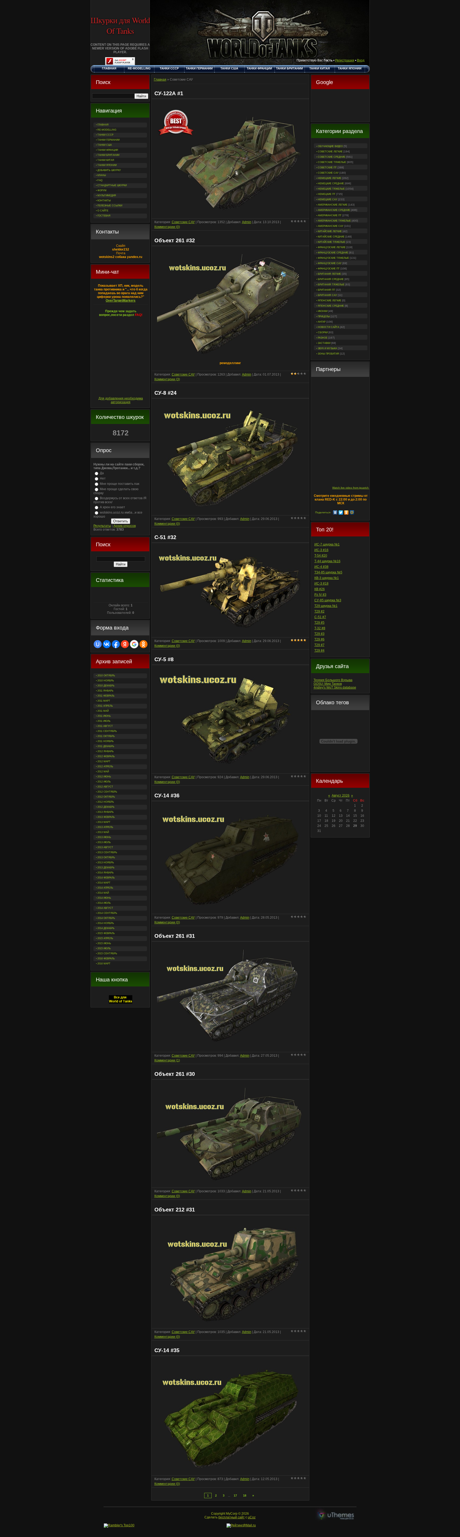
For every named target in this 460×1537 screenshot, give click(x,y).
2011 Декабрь (105, 746)
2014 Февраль (106, 877)
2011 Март (103, 700)
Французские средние (333, 252)
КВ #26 (319, 589)
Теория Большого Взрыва (333, 680)
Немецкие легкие (329, 178)
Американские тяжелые (334, 220)
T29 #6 (319, 639)
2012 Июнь (104, 776)
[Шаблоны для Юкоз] (335, 1515)
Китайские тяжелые (331, 242)
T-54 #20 (320, 555)
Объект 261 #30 (174, 1074)
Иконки (322, 311)
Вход (360, 60)
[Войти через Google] (134, 644)
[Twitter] (341, 512)
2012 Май (103, 771)
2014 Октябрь (106, 918)
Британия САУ (327, 295)
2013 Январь (105, 812)
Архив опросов (124, 526)
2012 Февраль (106, 756)
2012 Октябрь (106, 796)
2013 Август (105, 847)
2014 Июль (104, 903)
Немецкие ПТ (326, 194)
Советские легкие (330, 151)
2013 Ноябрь (105, 862)
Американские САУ (330, 226)
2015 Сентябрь (107, 953)
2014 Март (103, 882)
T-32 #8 (319, 628)
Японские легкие (329, 300)
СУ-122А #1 (168, 93)
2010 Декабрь (105, 685)
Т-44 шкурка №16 (327, 561)
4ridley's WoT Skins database (335, 687)
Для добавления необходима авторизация (120, 400)
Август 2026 (341, 795)
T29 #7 (319, 645)
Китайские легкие (330, 231)
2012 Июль (104, 781)
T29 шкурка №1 (326, 606)
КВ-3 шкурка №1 (326, 578)
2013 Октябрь (106, 857)
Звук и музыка (327, 348)
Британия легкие (329, 274)
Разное (322, 337)
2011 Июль (103, 721)
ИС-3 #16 (321, 550)
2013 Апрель (105, 827)
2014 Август (105, 908)
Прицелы (324, 316)
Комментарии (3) (167, 379)
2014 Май (103, 893)
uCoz (252, 1517)
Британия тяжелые (331, 284)
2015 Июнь (104, 943)
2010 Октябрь (106, 675)
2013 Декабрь (105, 867)
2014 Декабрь (105, 928)
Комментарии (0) (167, 227)
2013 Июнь (104, 837)
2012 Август (105, 786)
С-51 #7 (320, 617)
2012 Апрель (105, 766)
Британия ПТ (326, 290)
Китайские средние (331, 236)
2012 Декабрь (105, 807)
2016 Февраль (106, 958)
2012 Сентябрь (107, 791)
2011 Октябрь (106, 736)
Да (102, 473)
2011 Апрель (105, 706)
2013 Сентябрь (107, 852)
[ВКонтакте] (335, 512)
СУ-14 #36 (166, 795)
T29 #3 (319, 634)
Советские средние (331, 157)
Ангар (322, 321)
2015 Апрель (105, 938)
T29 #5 (319, 622)
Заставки (324, 343)
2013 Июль (104, 842)
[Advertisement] (340, 106)
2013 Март (103, 822)
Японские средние (331, 306)
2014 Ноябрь (105, 923)
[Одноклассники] (346, 512)
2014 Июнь (104, 898)
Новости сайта (328, 327)
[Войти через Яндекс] (125, 644)
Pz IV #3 (320, 595)
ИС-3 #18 (321, 583)
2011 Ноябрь (105, 741)
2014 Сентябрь (107, 913)
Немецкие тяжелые (331, 189)
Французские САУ (330, 263)
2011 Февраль (105, 695)
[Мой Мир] (352, 512)
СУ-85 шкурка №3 (327, 600)
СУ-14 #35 (166, 1350)
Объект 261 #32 (174, 240)
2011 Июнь (104, 716)
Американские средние (334, 210)
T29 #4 (319, 650)
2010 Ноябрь (105, 680)
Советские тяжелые (332, 162)
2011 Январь (105, 690)
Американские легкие (332, 204)
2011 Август (105, 726)
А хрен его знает (112, 507)
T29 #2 (319, 611)
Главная (160, 79)
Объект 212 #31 (174, 1210)
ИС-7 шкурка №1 (327, 544)
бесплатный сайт (231, 1517)
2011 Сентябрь (107, 731)
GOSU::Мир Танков (328, 684)
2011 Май (103, 711)
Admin (246, 222)
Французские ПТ (329, 268)
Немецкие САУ (327, 199)
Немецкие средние (331, 183)
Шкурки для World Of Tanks (120, 25)
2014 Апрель (105, 887)
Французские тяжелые (333, 258)
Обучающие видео (330, 146)
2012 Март (103, 761)
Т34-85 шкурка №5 (328, 572)
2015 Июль (104, 948)
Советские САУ (328, 173)
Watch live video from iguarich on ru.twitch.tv (359, 487)
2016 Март (103, 963)
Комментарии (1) (167, 1060)
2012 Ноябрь (105, 802)
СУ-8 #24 (165, 393)
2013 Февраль (106, 817)
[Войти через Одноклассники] (143, 644)
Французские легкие (332, 247)
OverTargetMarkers (120, 300)
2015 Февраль (106, 933)
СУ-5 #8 (164, 659)
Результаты (102, 526)
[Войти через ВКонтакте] (107, 644)
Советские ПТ (327, 167)
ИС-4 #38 (321, 567)
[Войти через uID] (98, 644)
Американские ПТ (330, 215)
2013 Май (103, 832)
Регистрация (344, 60)
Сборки (323, 332)
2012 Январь (105, 751)
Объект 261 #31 (174, 936)
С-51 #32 (165, 537)
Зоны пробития (328, 353)
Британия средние (331, 279)
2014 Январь (105, 872)
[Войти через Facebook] (116, 644)
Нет (103, 478)
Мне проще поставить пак (119, 484)
